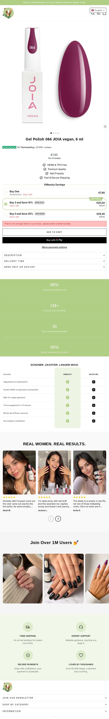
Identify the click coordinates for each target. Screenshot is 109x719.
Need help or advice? (19, 267)
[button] (54, 193)
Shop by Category (15, 704)
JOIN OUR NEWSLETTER (17, 698)
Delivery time (14, 261)
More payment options (54, 247)
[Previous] (51, 519)
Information (11, 711)
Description (13, 255)
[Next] (58, 519)
